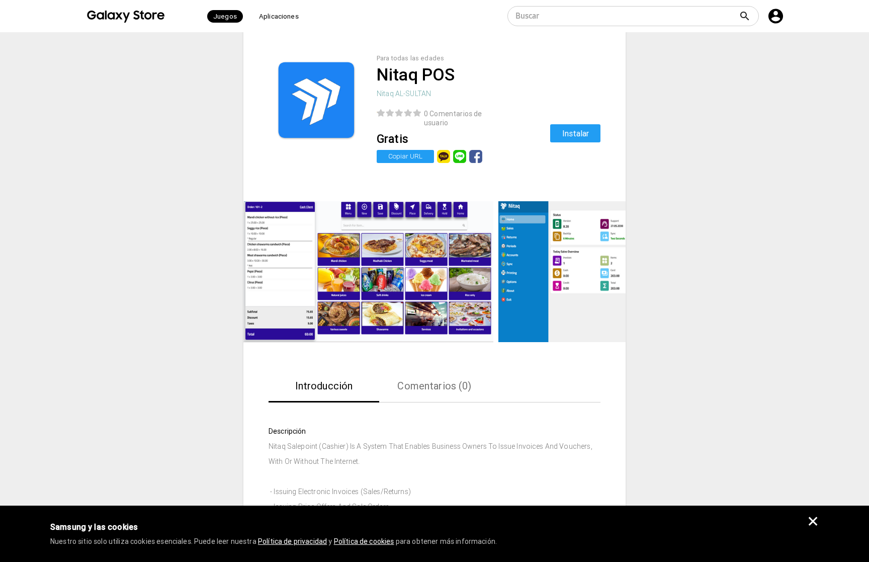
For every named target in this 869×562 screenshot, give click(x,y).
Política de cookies (364, 541)
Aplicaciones (279, 16)
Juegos (225, 16)
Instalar (575, 133)
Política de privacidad (292, 541)
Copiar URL (405, 156)
